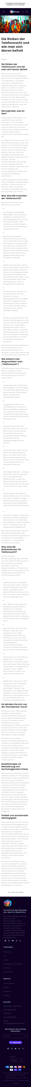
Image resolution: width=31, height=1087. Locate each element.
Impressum (16, 1083)
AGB (20, 1078)
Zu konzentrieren (9, 983)
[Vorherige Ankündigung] (3, 4)
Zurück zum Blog (16, 892)
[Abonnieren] (25, 1036)
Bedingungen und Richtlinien (13, 964)
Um (4, 956)
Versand (25, 1078)
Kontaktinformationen (9, 1080)
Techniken (6, 968)
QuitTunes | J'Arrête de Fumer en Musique (18, 1073)
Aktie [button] (4, 59)
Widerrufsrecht (21, 1075)
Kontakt (5, 960)
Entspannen (7, 991)
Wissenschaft (8, 972)
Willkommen (7, 952)
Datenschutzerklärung (11, 1078)
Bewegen (6, 995)
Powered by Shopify (10, 1075)
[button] (4, 12)
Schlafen (6, 987)
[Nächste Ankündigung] (28, 4)
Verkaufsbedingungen (23, 1080)
